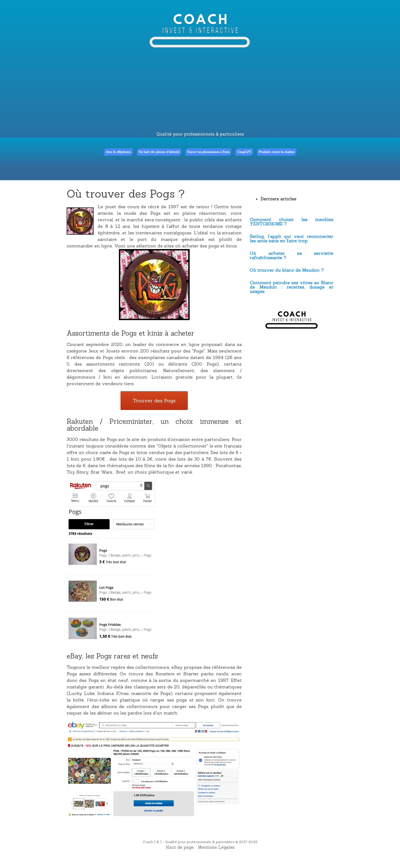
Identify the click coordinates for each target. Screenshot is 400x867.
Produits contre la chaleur (277, 152)
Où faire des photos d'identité (159, 152)
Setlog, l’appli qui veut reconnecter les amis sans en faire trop (291, 238)
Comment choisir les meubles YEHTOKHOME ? (291, 221)
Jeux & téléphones (118, 152)
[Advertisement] (200, 90)
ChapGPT (244, 152)
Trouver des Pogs (154, 400)
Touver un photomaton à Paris (208, 152)
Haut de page (180, 847)
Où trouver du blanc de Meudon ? (287, 270)
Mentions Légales (216, 847)
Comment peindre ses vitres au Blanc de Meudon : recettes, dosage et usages (291, 287)
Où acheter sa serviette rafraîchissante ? (291, 255)
